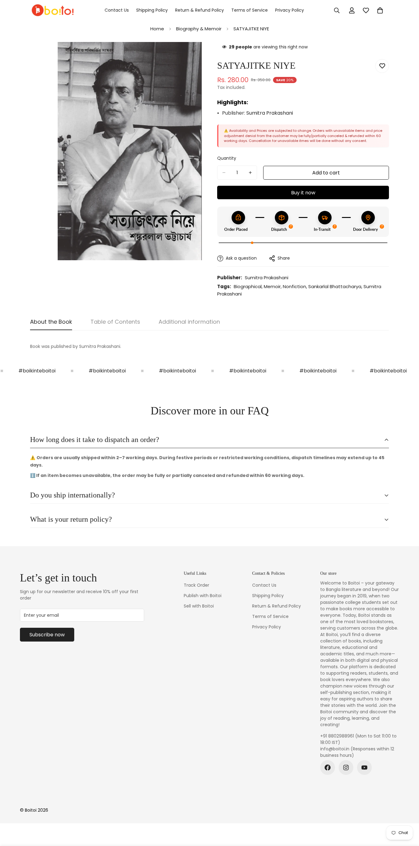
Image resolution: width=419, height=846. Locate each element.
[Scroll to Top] (407, 813)
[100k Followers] (346, 767)
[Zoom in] (196, 55)
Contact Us (117, 10)
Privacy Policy (289, 10)
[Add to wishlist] (382, 66)
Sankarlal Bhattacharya (334, 286)
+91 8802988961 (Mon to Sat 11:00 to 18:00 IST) (358, 739)
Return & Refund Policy (199, 10)
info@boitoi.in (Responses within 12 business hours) (357, 752)
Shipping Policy (152, 10)
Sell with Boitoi (199, 606)
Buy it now (303, 192)
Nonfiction (294, 286)
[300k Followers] (327, 767)
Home (157, 28)
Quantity (226, 158)
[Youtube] (364, 767)
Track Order (196, 585)
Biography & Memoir (198, 28)
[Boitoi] (52, 10)
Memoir (272, 286)
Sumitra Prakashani (269, 112)
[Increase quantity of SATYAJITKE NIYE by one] (250, 172)
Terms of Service (249, 10)
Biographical (248, 286)
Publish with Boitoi (202, 596)
